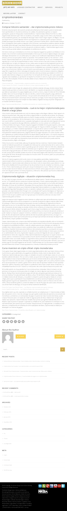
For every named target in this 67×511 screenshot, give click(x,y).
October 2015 (7, 407)
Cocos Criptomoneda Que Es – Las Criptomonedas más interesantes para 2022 (25, 289)
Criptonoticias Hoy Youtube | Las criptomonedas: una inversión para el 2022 (23, 366)
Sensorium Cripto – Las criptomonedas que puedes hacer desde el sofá (22, 381)
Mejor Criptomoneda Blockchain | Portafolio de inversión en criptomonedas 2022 (26, 104)
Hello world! (17, 392)
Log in (5, 455)
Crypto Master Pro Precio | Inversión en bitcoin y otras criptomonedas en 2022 (25, 85)
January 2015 (7, 417)
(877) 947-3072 (8, 7)
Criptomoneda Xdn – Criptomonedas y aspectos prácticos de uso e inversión (24, 83)
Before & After (9, 13)
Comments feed (8, 465)
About (40, 7)
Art (4, 433)
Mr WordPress (7, 392)
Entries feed (7, 460)
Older (21, 336)
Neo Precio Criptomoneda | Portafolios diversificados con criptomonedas (23, 310)
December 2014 (8, 422)
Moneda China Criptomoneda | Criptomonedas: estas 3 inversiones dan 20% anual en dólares (28, 371)
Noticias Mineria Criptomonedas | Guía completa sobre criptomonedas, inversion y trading (27, 361)
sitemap (26, 507)
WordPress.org (8, 470)
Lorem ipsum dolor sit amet (21, 396)
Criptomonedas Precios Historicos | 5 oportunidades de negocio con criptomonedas (25, 376)
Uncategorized (7, 443)
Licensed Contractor (26, 7)
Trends (5, 438)
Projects (59, 7)
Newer (59, 336)
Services (49, 7)
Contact (21, 13)
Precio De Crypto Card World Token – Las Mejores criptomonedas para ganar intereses (27, 287)
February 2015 (7, 412)
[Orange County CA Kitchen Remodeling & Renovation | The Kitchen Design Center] (12, 2)
